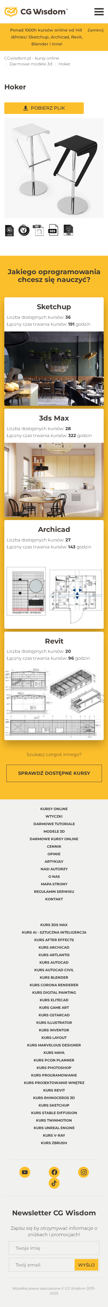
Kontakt (54, 899)
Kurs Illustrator (54, 1022)
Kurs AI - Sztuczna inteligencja (54, 932)
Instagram (83, 1172)
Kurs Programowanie (54, 1075)
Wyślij (86, 1265)
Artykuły (54, 861)
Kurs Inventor (54, 1030)
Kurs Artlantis (54, 955)
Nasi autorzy (54, 869)
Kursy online (54, 809)
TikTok (54, 1183)
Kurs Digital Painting (54, 992)
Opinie (54, 854)
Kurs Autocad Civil (54, 970)
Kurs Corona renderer (54, 985)
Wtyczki (54, 816)
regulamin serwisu (54, 891)
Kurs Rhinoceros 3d (54, 1098)
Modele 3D (54, 831)
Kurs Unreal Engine (54, 1128)
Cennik (54, 846)
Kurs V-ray (54, 1135)
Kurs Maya (54, 1052)
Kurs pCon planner (54, 1060)
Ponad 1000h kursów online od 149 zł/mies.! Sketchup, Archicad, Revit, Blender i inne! (46, 37)
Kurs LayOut (54, 1037)
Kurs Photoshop (54, 1067)
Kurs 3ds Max (54, 925)
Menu (99, 11)
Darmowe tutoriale (54, 824)
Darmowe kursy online (54, 839)
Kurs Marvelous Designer (54, 1045)
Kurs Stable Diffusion (54, 1113)
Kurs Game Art (54, 1007)
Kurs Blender (54, 977)
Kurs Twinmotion (54, 1120)
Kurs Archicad (54, 947)
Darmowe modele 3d (31, 64)
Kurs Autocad (54, 962)
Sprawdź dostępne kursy (54, 773)
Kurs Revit (54, 1090)
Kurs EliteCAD (54, 1000)
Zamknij (96, 30)
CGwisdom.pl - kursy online (31, 58)
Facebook (54, 1172)
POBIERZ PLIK (48, 108)
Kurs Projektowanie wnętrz (54, 1083)
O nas (54, 876)
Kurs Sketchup (54, 1105)
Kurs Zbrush (54, 1143)
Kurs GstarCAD (54, 1015)
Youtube (24, 1172)
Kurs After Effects (54, 940)
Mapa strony (54, 884)
